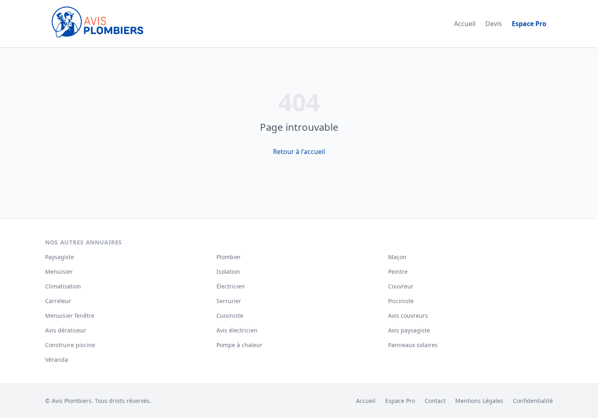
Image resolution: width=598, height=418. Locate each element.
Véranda (56, 359)
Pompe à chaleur (239, 345)
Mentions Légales (479, 401)
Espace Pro (529, 23)
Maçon (397, 257)
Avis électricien (237, 330)
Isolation (228, 271)
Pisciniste (401, 301)
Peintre (398, 271)
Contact (435, 401)
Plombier (228, 257)
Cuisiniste (229, 315)
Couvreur (400, 286)
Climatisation (63, 286)
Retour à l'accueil (299, 151)
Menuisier (59, 271)
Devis (493, 23)
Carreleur (58, 301)
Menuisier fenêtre (69, 315)
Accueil (465, 23)
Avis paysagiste (409, 330)
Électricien (230, 286)
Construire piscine (70, 345)
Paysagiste (59, 257)
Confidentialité (533, 401)
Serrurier (228, 301)
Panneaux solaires (413, 345)
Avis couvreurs (408, 315)
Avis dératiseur (65, 330)
